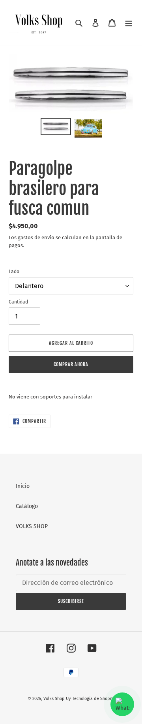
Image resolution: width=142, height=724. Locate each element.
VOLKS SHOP (32, 526)
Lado (14, 271)
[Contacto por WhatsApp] (122, 704)
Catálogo (27, 506)
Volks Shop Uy (57, 698)
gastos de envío (36, 237)
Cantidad (18, 302)
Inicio (23, 486)
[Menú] (128, 23)
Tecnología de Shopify (93, 698)
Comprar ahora (71, 364)
